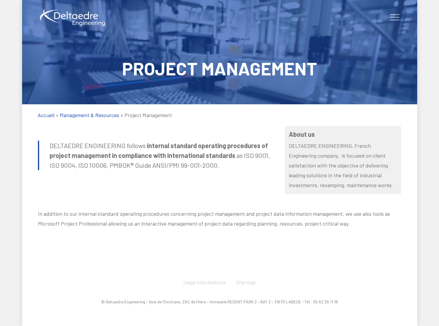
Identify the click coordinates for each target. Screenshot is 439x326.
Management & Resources (89, 115)
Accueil (46, 115)
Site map (246, 282)
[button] (394, 17)
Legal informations (204, 282)
